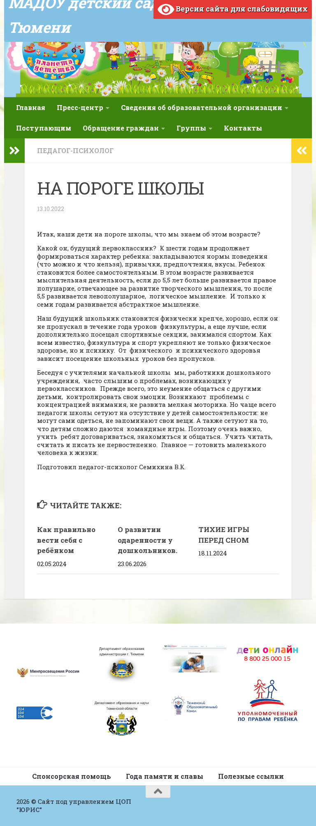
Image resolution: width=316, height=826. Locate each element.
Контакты (243, 128)
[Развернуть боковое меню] (14, 150)
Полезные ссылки (251, 776)
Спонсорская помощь (71, 776)
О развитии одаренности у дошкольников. (147, 540)
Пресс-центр (80, 107)
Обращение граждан (121, 128)
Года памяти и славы (164, 776)
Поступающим (43, 128)
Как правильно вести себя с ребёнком (66, 540)
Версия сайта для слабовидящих (241, 9)
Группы (191, 128)
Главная (30, 107)
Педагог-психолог (75, 150)
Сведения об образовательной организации (201, 107)
